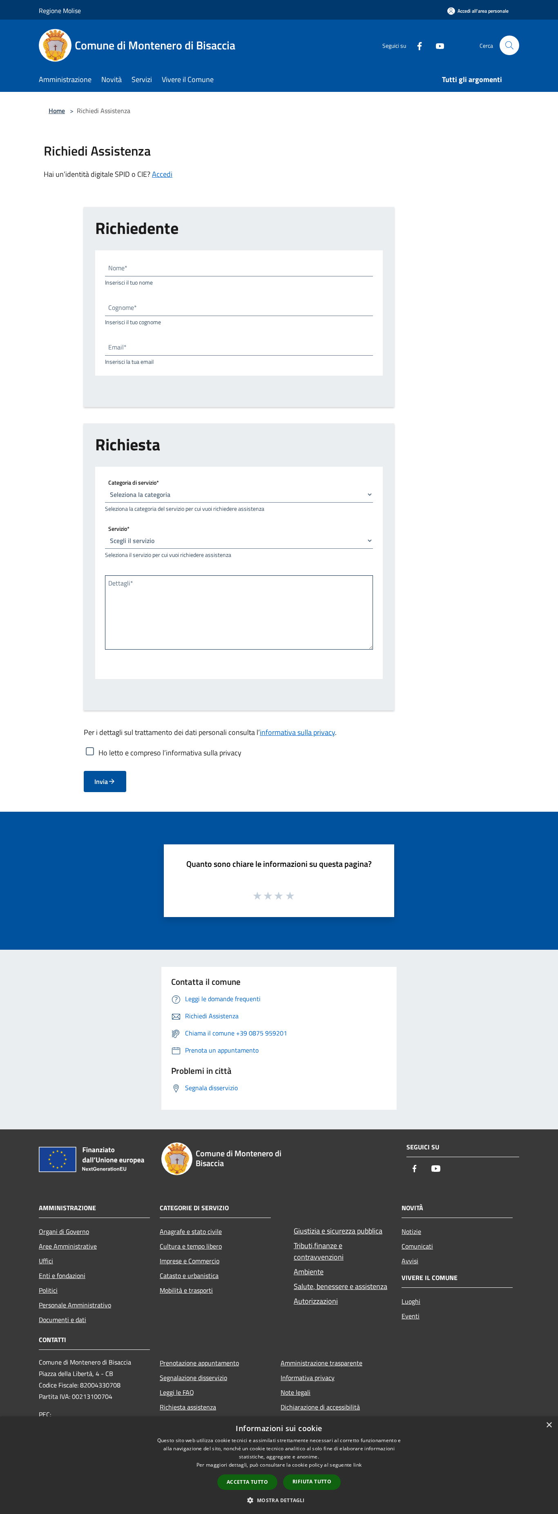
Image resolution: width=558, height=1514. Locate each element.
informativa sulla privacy (297, 732)
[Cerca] (509, 45)
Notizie (411, 1231)
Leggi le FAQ (177, 1392)
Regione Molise (60, 11)
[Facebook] (416, 45)
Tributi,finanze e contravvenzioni (319, 1251)
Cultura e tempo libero (191, 1246)
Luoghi (411, 1301)
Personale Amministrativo (75, 1305)
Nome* (117, 268)
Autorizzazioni (316, 1301)
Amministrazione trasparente (321, 1363)
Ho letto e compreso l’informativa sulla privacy (169, 752)
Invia (101, 781)
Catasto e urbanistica (189, 1275)
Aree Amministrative (68, 1246)
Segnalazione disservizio (193, 1378)
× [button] (549, 1425)
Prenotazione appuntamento (199, 1363)
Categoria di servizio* (133, 482)
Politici (48, 1290)
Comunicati (417, 1246)
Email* (117, 347)
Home (57, 111)
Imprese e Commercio (189, 1261)
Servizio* (118, 528)
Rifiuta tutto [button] (311, 1481)
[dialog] (279, 1465)
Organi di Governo (64, 1231)
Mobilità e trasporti (186, 1290)
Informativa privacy (308, 1378)
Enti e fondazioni (62, 1275)
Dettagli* (120, 583)
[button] (278, 1500)
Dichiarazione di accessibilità (320, 1407)
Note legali (295, 1392)
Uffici (46, 1261)
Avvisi (410, 1261)
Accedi (162, 174)
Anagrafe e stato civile (191, 1231)
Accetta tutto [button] (247, 1481)
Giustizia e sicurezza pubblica (338, 1230)
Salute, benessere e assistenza (340, 1286)
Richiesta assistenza (188, 1407)
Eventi (411, 1316)
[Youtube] (437, 45)
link (357, 1464)
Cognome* (122, 307)
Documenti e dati (62, 1320)
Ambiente (309, 1271)
